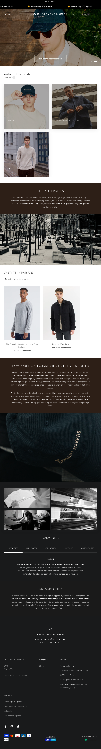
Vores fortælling (67, 666)
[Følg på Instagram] (12, 726)
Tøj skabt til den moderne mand (74, 670)
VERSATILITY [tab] (50, 548)
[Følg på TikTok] (18, 726)
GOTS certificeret (68, 675)
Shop (41, 666)
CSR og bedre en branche (71, 679)
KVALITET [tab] (13, 548)
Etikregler (8, 711)
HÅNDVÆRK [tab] (31, 548)
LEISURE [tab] (69, 548)
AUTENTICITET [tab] (87, 548)
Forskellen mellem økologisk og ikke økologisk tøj (73, 686)
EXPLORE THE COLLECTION (50, 58)
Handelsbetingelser (12, 715)
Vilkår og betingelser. (13, 701)
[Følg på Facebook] (5, 726)
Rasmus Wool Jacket (61, 344)
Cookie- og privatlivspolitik (16, 706)
